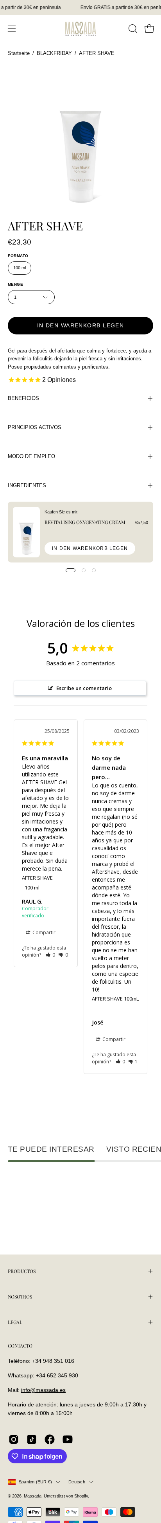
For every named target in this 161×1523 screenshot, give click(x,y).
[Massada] (80, 28)
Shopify (81, 1496)
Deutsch (76, 1481)
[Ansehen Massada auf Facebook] (49, 1439)
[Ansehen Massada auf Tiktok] (32, 1439)
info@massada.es (43, 1390)
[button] (132, 28)
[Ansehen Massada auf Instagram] (14, 1439)
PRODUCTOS (22, 1271)
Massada (32, 1496)
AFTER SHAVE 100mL (115, 998)
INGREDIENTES (27, 485)
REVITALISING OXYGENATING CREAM (85, 522)
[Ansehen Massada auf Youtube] (67, 1439)
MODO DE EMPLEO (31, 456)
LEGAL (15, 1322)
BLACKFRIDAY (54, 53)
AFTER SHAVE (37, 877)
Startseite (19, 53)
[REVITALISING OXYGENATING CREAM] (26, 532)
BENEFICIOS (23, 398)
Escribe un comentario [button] (84, 688)
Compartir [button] (43, 932)
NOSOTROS (20, 1296)
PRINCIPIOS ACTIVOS (34, 427)
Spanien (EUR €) (35, 1481)
